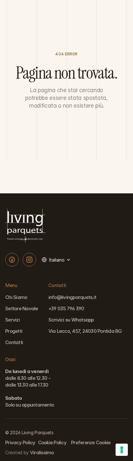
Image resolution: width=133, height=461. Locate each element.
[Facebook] (12, 259)
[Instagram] (29, 259)
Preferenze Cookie (90, 442)
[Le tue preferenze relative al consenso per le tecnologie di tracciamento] (122, 450)
